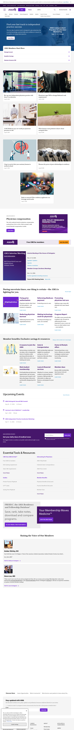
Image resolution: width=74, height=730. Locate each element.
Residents (31, 14)
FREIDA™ (4, 5)
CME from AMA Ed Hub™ (11, 5)
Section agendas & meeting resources (37, 275)
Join (22, 9)
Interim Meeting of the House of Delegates (41, 253)
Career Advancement (21, 5)
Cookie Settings (14, 724)
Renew (30, 9)
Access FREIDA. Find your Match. (16, 524)
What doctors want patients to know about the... (55, 693)
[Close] (26, 710)
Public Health (7, 16)
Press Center (47, 729)
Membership (47, 726)
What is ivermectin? (35, 693)
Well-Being (37, 5)
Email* (7, 707)
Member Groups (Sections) (45, 16)
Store (41, 5)
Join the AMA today (46, 519)
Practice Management (24, 14)
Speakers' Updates (32, 260)
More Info (47, 279)
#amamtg (48, 580)
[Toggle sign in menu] (70, 10)
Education (16, 14)
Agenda (29, 263)
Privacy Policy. (9, 721)
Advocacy (11, 14)
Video (56, 5)
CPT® (44, 5)
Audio (47, 5)
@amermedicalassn (31, 580)
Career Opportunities (22, 693)
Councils (67, 14)
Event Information (9, 256)
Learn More (66, 2)
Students (36, 14)
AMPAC (59, 728)
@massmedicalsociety (16, 580)
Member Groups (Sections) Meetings (39, 268)
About (6, 14)
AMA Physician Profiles (30, 5)
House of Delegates (56, 14)
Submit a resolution (32, 265)
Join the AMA (64, 242)
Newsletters (51, 5)
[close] (70, 2)
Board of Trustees (44, 14)
